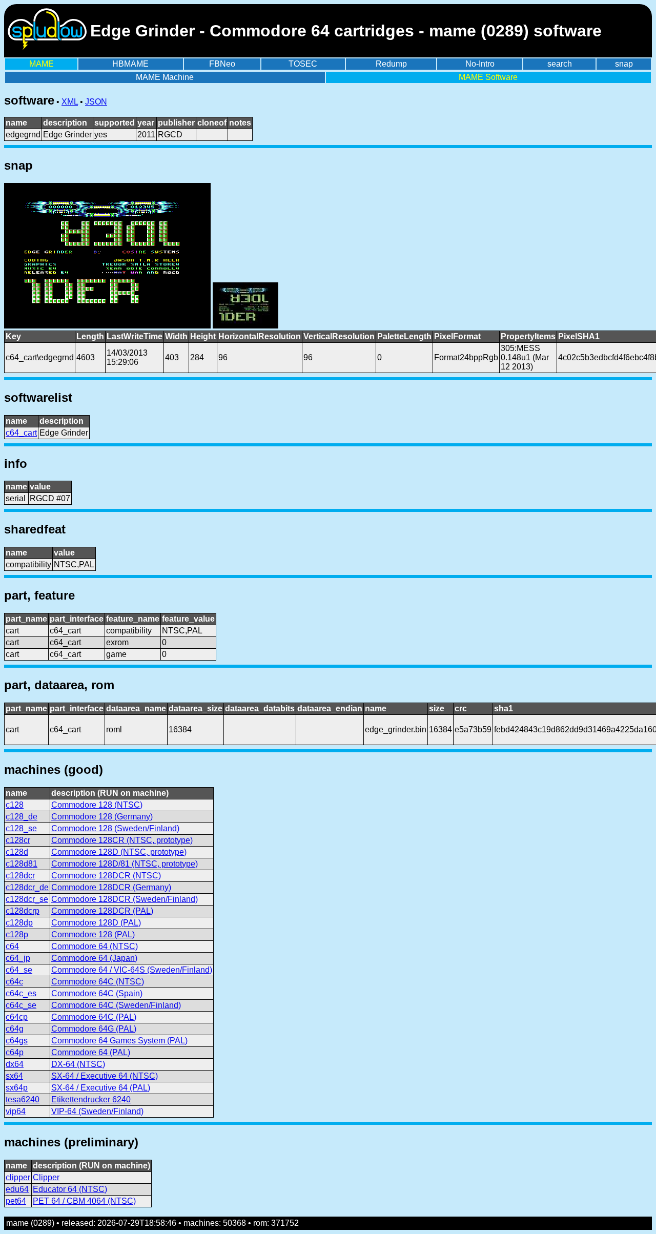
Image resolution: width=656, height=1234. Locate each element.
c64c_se (21, 1005)
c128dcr (20, 875)
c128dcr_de (27, 887)
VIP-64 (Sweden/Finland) (97, 1111)
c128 (15, 804)
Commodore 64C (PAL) (93, 1017)
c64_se (19, 969)
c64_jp (18, 958)
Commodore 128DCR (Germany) (111, 887)
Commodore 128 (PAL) (93, 934)
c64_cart (21, 432)
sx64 (14, 1076)
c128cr (18, 840)
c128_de (21, 816)
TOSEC (303, 63)
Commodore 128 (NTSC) (96, 804)
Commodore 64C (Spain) (96, 993)
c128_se (21, 828)
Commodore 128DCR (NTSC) (106, 875)
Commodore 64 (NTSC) (94, 946)
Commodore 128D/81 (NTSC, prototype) (124, 863)
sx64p (17, 1087)
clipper (18, 1177)
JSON (96, 101)
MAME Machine (165, 77)
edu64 (17, 1189)
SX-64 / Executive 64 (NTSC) (104, 1076)
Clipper (46, 1177)
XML (69, 101)
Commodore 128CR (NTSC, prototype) (122, 840)
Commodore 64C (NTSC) (97, 981)
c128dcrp (22, 911)
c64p (15, 1052)
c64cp (17, 1017)
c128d (17, 852)
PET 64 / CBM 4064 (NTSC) (84, 1201)
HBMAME (130, 63)
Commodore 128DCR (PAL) (102, 911)
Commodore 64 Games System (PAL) (119, 1040)
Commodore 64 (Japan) (94, 958)
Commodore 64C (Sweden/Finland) (116, 1005)
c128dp (19, 922)
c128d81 (21, 863)
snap (624, 63)
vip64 (16, 1111)
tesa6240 (22, 1099)
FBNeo (222, 63)
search (559, 63)
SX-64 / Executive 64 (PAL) (100, 1087)
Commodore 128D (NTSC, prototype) (119, 852)
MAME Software (488, 77)
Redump (391, 63)
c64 (12, 946)
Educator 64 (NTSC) (70, 1189)
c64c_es (21, 993)
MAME (41, 63)
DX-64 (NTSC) (78, 1064)
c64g (15, 1028)
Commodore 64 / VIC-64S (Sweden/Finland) (131, 969)
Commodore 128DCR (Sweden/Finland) (124, 899)
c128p (17, 934)
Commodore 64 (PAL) (90, 1052)
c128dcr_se (27, 899)
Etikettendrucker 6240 (91, 1099)
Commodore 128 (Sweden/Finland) (115, 828)
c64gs (17, 1040)
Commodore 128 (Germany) (102, 816)
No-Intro (480, 63)
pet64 (16, 1201)
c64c (14, 981)
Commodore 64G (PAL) (93, 1028)
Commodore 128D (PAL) (96, 922)
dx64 (15, 1064)
